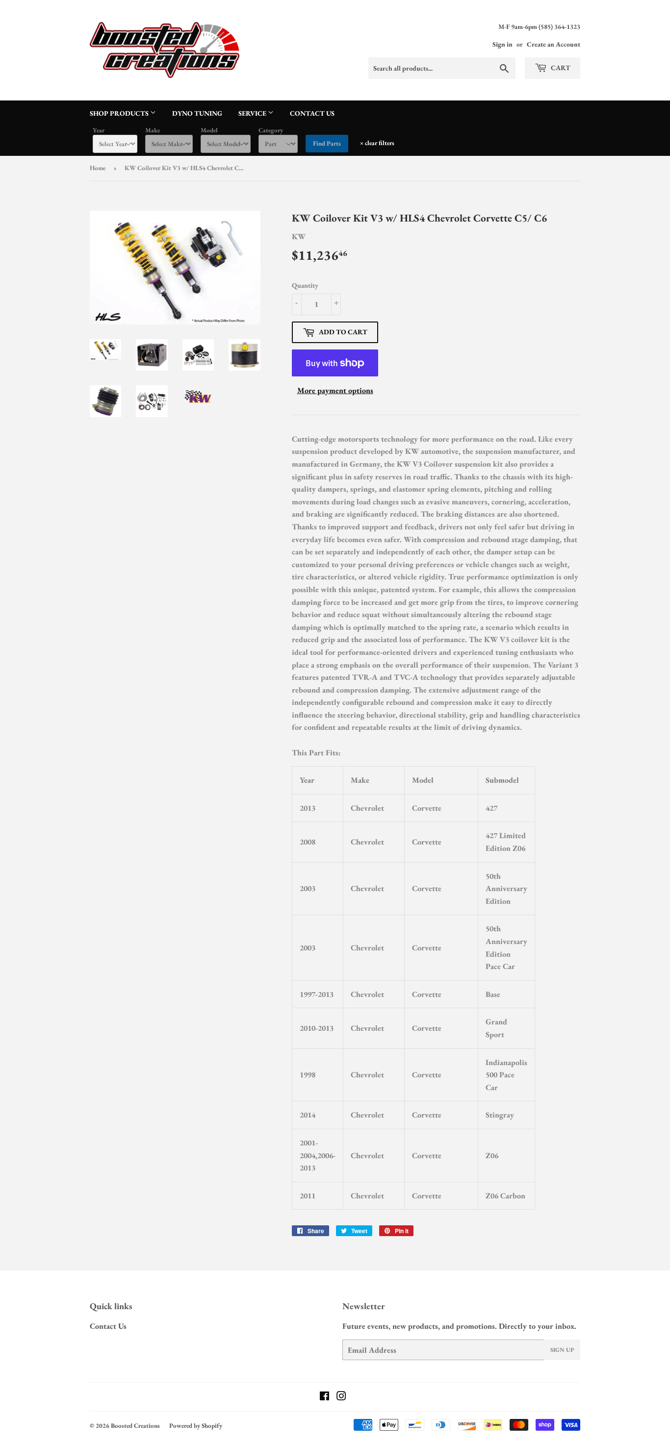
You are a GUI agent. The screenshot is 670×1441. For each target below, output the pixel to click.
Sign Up (562, 1350)
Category (270, 130)
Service (253, 113)
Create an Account (553, 44)
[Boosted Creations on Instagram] (341, 1397)
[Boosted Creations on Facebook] (324, 1397)
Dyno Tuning (197, 113)
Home (97, 168)
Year (98, 130)
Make (152, 130)
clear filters (377, 143)
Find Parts (327, 143)
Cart (559, 67)
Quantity (305, 285)
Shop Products (120, 113)
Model (209, 130)
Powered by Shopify (195, 1425)
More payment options (335, 390)
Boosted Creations (135, 1425)
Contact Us (312, 113)
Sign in (502, 44)
